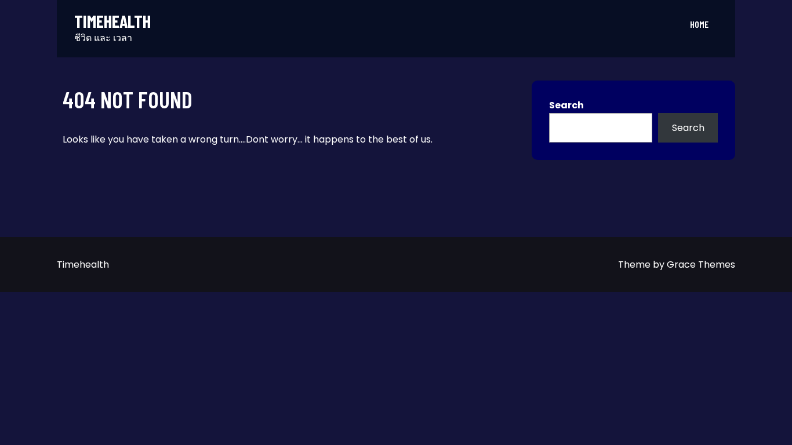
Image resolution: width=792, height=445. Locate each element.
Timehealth (112, 21)
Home (699, 24)
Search (566, 105)
